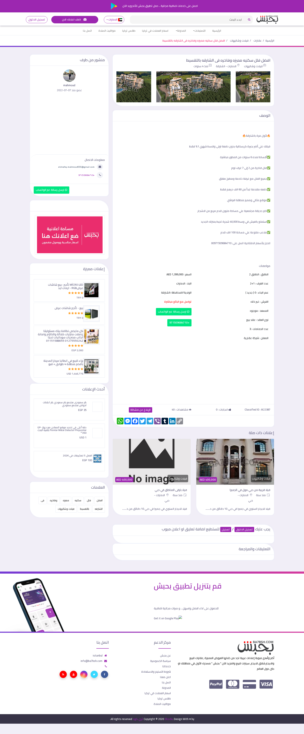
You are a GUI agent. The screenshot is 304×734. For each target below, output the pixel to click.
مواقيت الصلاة (107, 30)
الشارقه (99, 508)
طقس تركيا (128, 30)
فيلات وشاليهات (239, 40)
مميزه (66, 500)
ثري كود (138, 719)
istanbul (98, 655)
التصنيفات (200, 30)
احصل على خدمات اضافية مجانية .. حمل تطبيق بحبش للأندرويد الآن (160, 5)
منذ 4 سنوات (201, 66)
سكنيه (78, 500)
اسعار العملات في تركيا (155, 30)
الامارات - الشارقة (226, 66)
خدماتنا (166, 666)
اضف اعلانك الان (71, 19)
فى (42, 500)
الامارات (113, 19)
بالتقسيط (84, 508)
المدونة (181, 30)
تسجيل (226, 529)
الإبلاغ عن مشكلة (140, 409)
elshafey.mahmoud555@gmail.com (76, 167)
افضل (100, 500)
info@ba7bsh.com (91, 660)
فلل (89, 500)
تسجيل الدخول (36, 19)
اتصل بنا (87, 30)
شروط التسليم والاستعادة (156, 671)
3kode (169, 719)
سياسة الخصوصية (160, 660)
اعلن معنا (165, 676)
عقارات (258, 40)
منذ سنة (261, 495)
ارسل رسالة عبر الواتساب (172, 311)
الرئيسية (216, 30)
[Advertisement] (193, 371)
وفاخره (53, 500)
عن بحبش (165, 655)
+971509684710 (179, 322)
